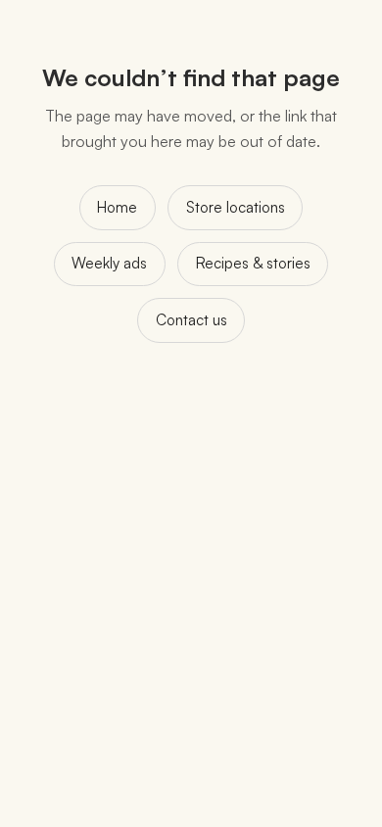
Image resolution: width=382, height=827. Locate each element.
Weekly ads (109, 263)
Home (117, 207)
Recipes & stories (253, 263)
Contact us (191, 320)
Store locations (235, 207)
